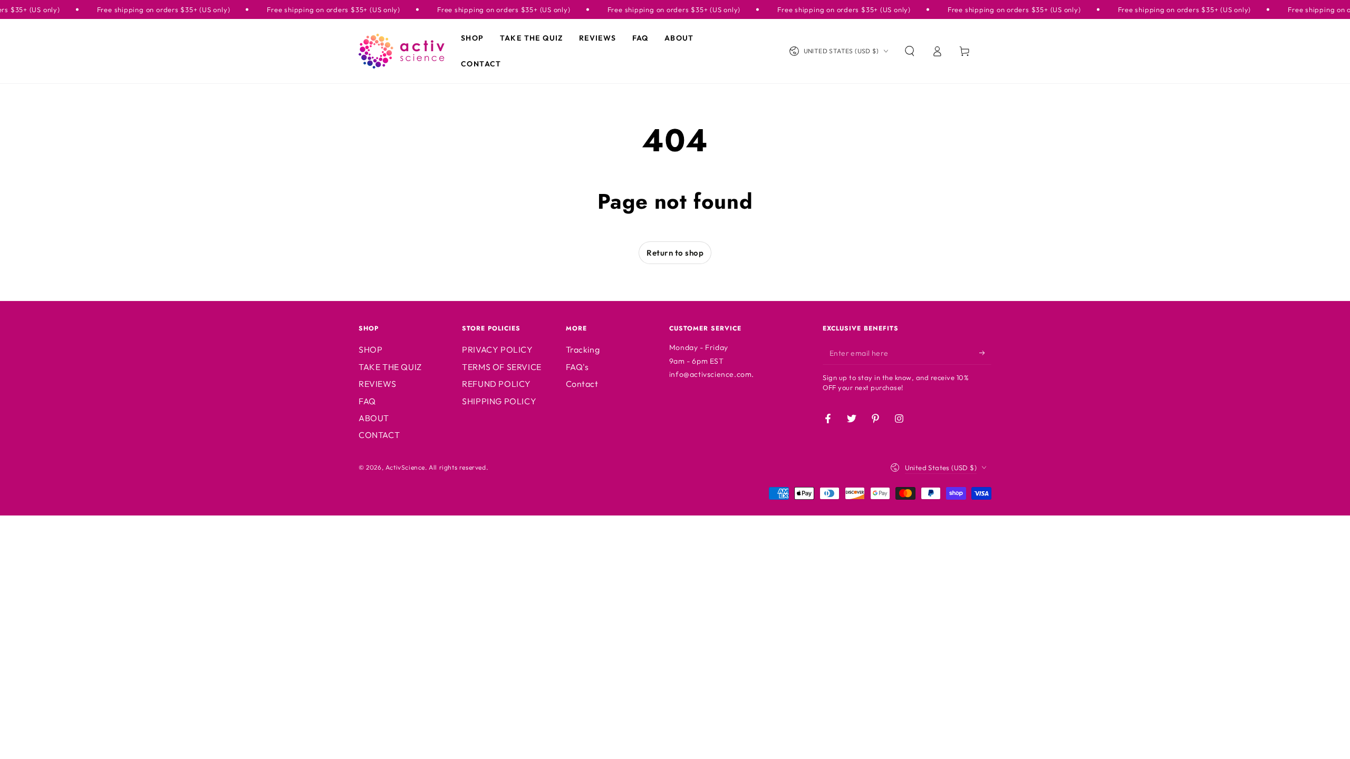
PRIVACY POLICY (497, 349)
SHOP (370, 349)
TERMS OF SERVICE (502, 367)
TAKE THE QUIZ (390, 367)
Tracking (583, 349)
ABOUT (374, 418)
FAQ (367, 401)
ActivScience (405, 467)
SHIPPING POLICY (499, 401)
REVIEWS (377, 383)
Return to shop (675, 253)
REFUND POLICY (496, 383)
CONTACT (379, 435)
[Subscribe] (985, 352)
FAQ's (577, 367)
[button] (909, 51)
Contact (582, 383)
